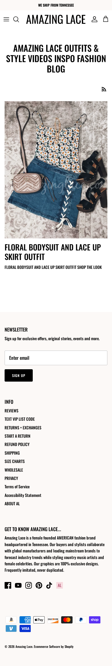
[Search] (19, 19)
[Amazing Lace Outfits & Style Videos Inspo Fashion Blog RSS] (104, 89)
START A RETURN (17, 436)
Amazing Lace (24, 646)
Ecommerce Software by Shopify (54, 646)
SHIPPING (12, 453)
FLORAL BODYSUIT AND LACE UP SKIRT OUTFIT (53, 251)
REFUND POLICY (17, 444)
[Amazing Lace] (56, 19)
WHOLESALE (14, 470)
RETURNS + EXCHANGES (23, 427)
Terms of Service (17, 486)
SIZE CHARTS (15, 461)
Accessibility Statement (23, 495)
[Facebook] (8, 585)
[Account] (93, 19)
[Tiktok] (49, 585)
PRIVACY (11, 478)
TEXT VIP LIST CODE (20, 419)
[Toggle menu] (6, 19)
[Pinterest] (39, 585)
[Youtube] (18, 585)
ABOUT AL (12, 503)
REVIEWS (11, 410)
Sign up (18, 375)
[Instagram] (28, 585)
